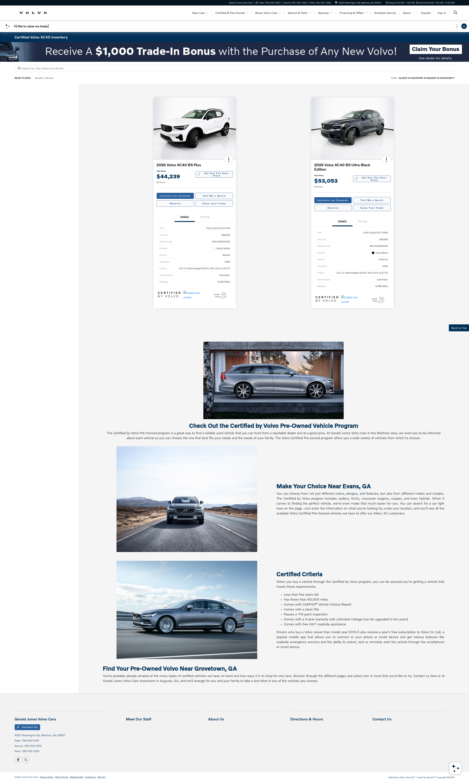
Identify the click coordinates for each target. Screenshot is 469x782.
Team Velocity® (407, 777)
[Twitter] (25, 759)
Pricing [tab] (204, 216)
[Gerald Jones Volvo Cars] (34, 12)
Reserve (175, 203)
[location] (336, 2)
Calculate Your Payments (175, 196)
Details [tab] (184, 216)
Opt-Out (101, 777)
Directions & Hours (306, 719)
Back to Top (459, 328)
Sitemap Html (76, 777)
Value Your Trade (214, 203)
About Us (216, 719)
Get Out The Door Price (216, 174)
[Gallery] (234, 52)
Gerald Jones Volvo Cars (26, 777)
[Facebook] (18, 759)
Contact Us (29, 727)
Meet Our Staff (138, 719)
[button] (228, 159)
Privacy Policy (46, 777)
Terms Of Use (61, 777)
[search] (455, 13)
